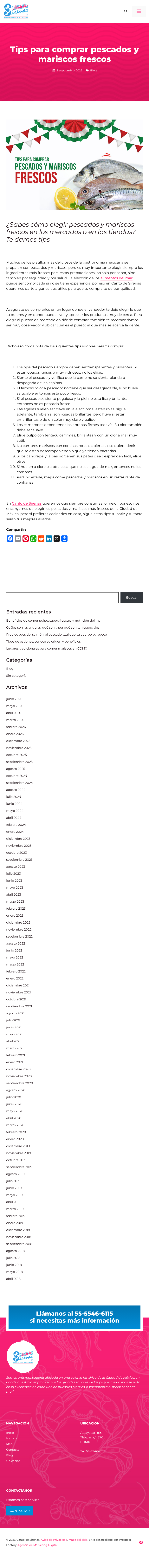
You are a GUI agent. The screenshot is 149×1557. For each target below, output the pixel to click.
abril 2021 (13, 1041)
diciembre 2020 (18, 1069)
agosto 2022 (15, 943)
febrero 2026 (16, 727)
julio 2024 (13, 797)
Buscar (132, 597)
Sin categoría (16, 675)
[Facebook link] (141, 1542)
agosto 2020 (15, 1090)
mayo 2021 (14, 1034)
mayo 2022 (14, 957)
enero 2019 (14, 1223)
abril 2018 (13, 1279)
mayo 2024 (14, 811)
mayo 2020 (14, 1111)
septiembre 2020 (19, 1083)
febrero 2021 (15, 1055)
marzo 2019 (15, 1209)
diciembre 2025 (18, 741)
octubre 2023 (16, 852)
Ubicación (13, 1461)
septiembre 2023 (19, 859)
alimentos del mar (116, 278)
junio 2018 (14, 1265)
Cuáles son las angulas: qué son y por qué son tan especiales (53, 627)
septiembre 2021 (19, 1006)
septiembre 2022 (19, 936)
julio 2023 (13, 873)
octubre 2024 (16, 776)
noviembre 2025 (18, 748)
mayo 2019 (14, 1195)
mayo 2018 (14, 1272)
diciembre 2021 (18, 985)
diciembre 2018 (18, 1230)
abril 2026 (13, 713)
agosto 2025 (15, 769)
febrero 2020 (16, 1132)
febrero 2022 (16, 971)
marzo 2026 (15, 720)
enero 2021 (14, 1062)
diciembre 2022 (18, 922)
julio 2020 (13, 1097)
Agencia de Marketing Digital (37, 1545)
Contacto (12, 1449)
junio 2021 (14, 1027)
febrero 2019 (15, 1216)
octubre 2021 (16, 999)
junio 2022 (14, 950)
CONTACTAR (20, 1511)
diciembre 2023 (18, 839)
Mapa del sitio (78, 1539)
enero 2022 (14, 978)
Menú (10, 1444)
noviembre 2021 (18, 992)
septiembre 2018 (19, 1244)
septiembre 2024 (19, 783)
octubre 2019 (16, 1160)
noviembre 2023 (18, 845)
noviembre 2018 (18, 1237)
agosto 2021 (15, 1013)
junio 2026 (14, 699)
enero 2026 (15, 734)
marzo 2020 (15, 1125)
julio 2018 (13, 1258)
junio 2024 (14, 804)
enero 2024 (15, 832)
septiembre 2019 (19, 1167)
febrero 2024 (16, 825)
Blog (93, 70)
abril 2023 (13, 894)
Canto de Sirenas (27, 503)
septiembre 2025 (19, 762)
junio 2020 (14, 1104)
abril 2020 (13, 1118)
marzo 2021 (14, 1048)
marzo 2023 (15, 901)
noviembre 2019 (18, 1153)
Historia (11, 1438)
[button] (126, 11)
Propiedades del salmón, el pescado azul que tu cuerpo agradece (56, 634)
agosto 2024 (15, 790)
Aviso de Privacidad (54, 1539)
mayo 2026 (14, 706)
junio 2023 (14, 880)
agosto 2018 (15, 1251)
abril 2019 (13, 1202)
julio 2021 (13, 1020)
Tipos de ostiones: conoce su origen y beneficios (43, 641)
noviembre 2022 (18, 929)
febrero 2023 (16, 908)
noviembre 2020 (19, 1076)
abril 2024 (13, 818)
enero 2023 (14, 915)
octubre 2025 (16, 755)
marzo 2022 (15, 964)
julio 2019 (13, 1181)
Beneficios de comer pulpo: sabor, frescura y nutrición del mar (54, 620)
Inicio (10, 1433)
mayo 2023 (14, 887)
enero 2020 (15, 1139)
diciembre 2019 (18, 1146)
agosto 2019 (15, 1174)
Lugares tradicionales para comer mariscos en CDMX (46, 648)
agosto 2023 (15, 866)
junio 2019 (14, 1188)
